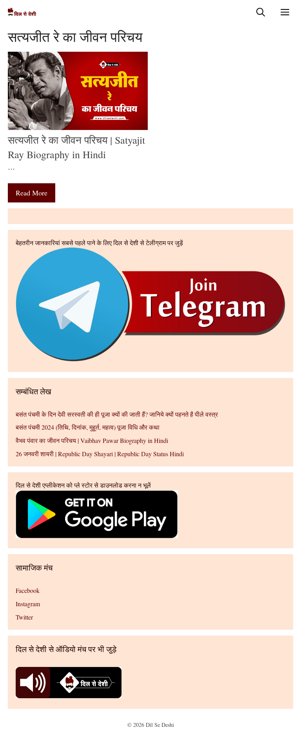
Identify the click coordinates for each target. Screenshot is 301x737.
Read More (31, 192)
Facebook (28, 590)
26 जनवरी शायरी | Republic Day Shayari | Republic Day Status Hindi (100, 454)
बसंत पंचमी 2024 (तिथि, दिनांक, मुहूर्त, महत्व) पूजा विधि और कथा (88, 427)
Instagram (28, 604)
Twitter (24, 617)
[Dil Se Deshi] (22, 12)
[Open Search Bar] (260, 12)
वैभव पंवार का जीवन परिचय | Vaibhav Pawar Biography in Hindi (92, 440)
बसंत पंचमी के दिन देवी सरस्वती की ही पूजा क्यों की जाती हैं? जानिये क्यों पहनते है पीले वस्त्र (117, 414)
